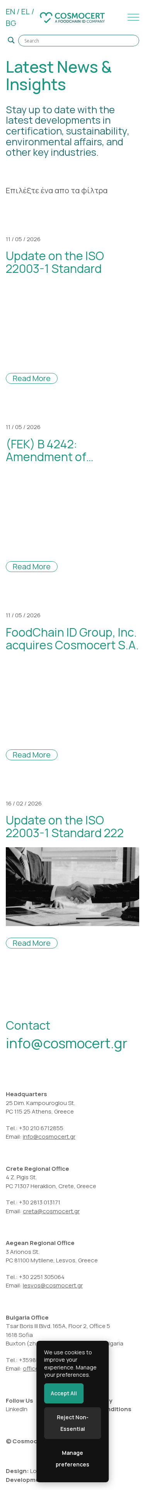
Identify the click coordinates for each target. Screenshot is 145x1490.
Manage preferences (72, 1458)
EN (10, 11)
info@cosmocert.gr (66, 1043)
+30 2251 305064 (42, 1277)
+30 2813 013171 (39, 1202)
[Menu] (131, 17)
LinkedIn (16, 1409)
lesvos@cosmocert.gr (53, 1285)
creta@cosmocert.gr (51, 1211)
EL (25, 11)
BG (11, 23)
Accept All (64, 1393)
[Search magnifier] (11, 40)
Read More (32, 378)
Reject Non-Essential (73, 1422)
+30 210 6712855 (41, 1128)
